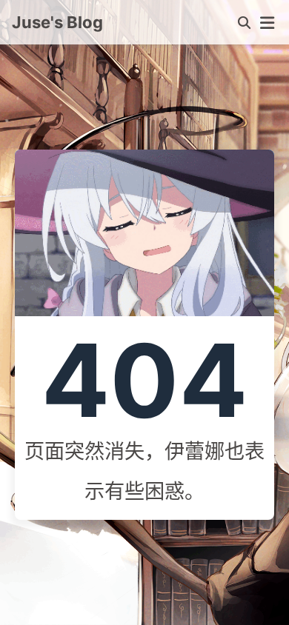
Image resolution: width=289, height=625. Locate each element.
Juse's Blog (57, 22)
